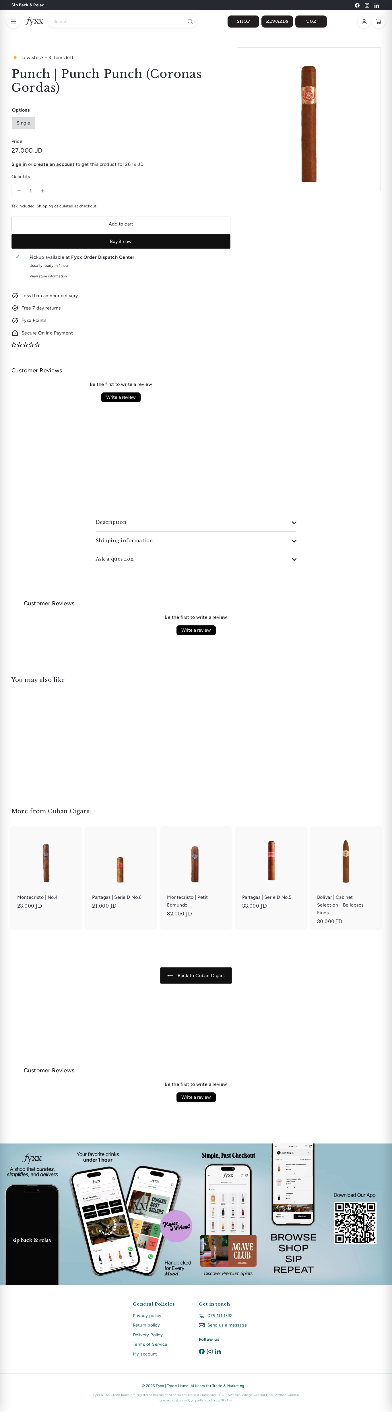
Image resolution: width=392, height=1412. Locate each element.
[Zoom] (308, 119)
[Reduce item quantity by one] (18, 191)
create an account (54, 164)
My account (145, 1354)
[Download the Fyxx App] (196, 1214)
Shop (243, 21)
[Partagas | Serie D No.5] (271, 870)
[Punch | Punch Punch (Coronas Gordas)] (39, 741)
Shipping (45, 206)
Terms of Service (150, 1344)
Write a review (121, 397)
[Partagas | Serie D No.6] (121, 870)
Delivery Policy (148, 1334)
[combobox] (122, 21)
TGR (311, 21)
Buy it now (121, 241)
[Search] (190, 21)
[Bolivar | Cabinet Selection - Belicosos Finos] (346, 878)
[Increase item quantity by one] (42, 191)
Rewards (277, 21)
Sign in (19, 164)
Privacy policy (147, 1315)
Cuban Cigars (69, 811)
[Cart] (378, 21)
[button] (25, 344)
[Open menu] (13, 21)
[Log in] (364, 21)
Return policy (146, 1325)
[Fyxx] (34, 21)
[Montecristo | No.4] (46, 870)
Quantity (20, 176)
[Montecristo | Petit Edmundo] (195, 874)
